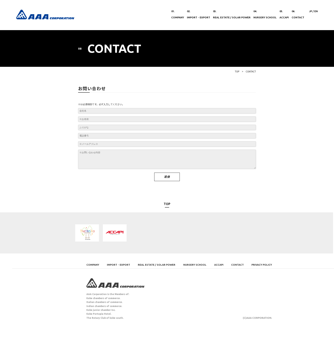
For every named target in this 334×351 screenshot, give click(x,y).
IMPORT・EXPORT (118, 264)
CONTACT (237, 264)
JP (310, 11)
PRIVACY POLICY (261, 264)
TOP (237, 71)
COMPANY (92, 264)
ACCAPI (218, 264)
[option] (87, 233)
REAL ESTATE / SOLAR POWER (156, 264)
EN (316, 11)
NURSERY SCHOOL (194, 264)
